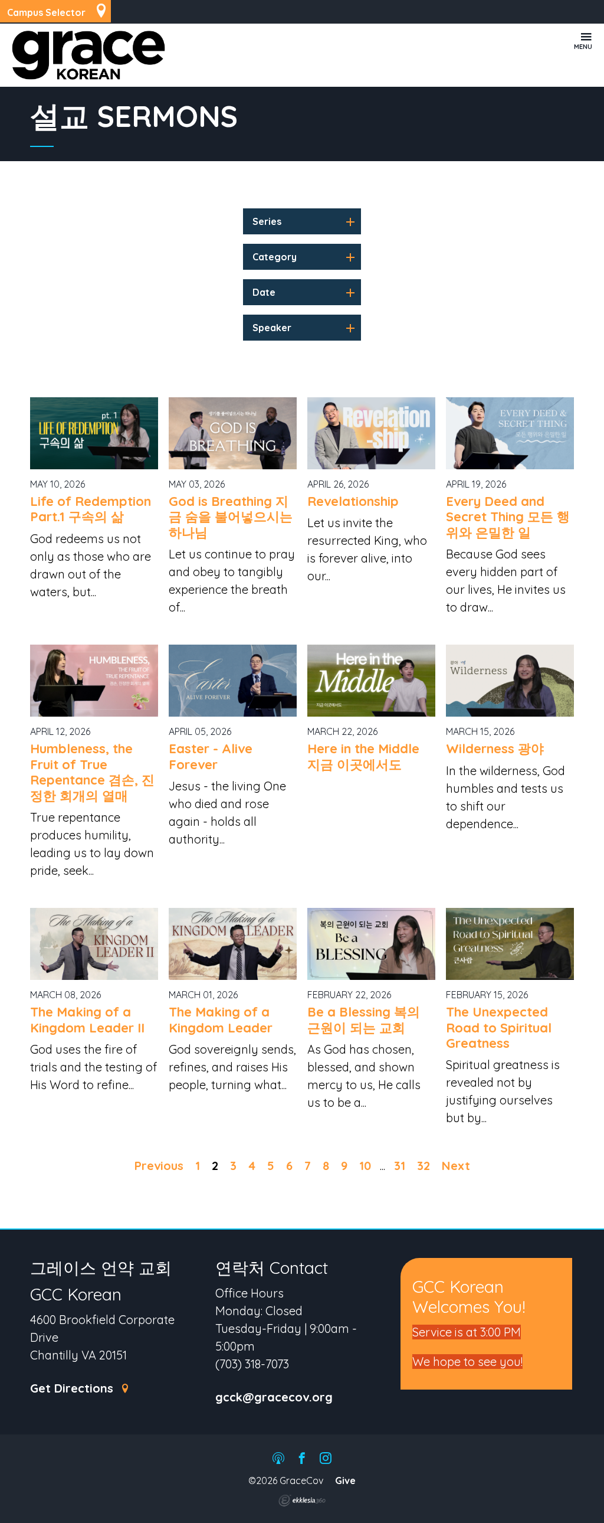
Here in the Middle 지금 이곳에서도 (363, 756)
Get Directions (73, 1388)
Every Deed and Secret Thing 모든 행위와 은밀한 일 (508, 517)
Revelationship (353, 501)
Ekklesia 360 (302, 1500)
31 (399, 1165)
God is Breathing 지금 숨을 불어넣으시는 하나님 (231, 517)
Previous (158, 1165)
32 (423, 1165)
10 (365, 1165)
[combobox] (302, 221)
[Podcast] (278, 1459)
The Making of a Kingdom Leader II (87, 1019)
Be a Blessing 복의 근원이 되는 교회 (363, 1019)
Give (345, 1480)
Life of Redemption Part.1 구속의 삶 (90, 509)
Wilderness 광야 (495, 748)
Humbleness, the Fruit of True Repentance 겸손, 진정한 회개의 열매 (92, 771)
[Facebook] (302, 1459)
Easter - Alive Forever (210, 756)
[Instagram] (325, 1459)
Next (456, 1165)
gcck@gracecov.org (274, 1397)
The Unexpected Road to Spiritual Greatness (499, 1027)
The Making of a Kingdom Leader (221, 1019)
